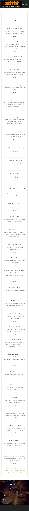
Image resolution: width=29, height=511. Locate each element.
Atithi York (14, 484)
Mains (10, 472)
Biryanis (20, 469)
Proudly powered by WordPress (12, 507)
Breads (6, 470)
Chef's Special (14, 470)
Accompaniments (11, 469)
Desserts (22, 470)
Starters (19, 472)
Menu (25, 4)
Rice (13, 472)
